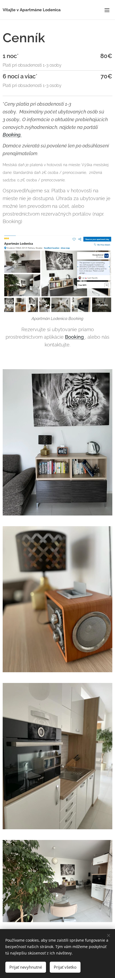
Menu (107, 10)
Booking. (12, 134)
